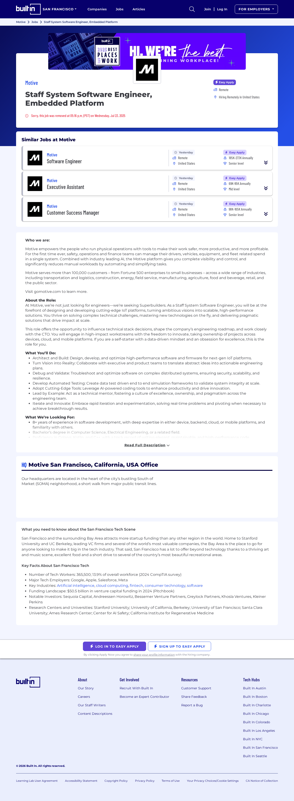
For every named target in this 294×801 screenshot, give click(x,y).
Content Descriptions (95, 714)
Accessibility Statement (81, 780)
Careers (84, 697)
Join (207, 9)
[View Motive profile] (147, 51)
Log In (222, 9)
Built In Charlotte (257, 705)
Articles (139, 9)
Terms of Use (171, 780)
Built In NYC (253, 739)
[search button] (192, 9)
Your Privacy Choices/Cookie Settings (213, 780)
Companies (97, 9)
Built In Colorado (256, 722)
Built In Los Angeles (259, 731)
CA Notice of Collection (262, 780)
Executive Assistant (65, 186)
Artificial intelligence (75, 585)
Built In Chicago (256, 714)
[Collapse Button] (266, 162)
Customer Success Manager (73, 212)
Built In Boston (255, 697)
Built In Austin (254, 688)
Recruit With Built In (136, 688)
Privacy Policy (145, 780)
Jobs (119, 9)
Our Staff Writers (92, 705)
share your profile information (154, 654)
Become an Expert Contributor (144, 697)
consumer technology (165, 585)
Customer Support (196, 688)
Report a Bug (192, 705)
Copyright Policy (116, 780)
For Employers (255, 9)
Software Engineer (64, 161)
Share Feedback (194, 697)
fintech (136, 585)
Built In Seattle (255, 756)
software (195, 585)
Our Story (86, 688)
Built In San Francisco (260, 748)
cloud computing (112, 585)
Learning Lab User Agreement (37, 780)
